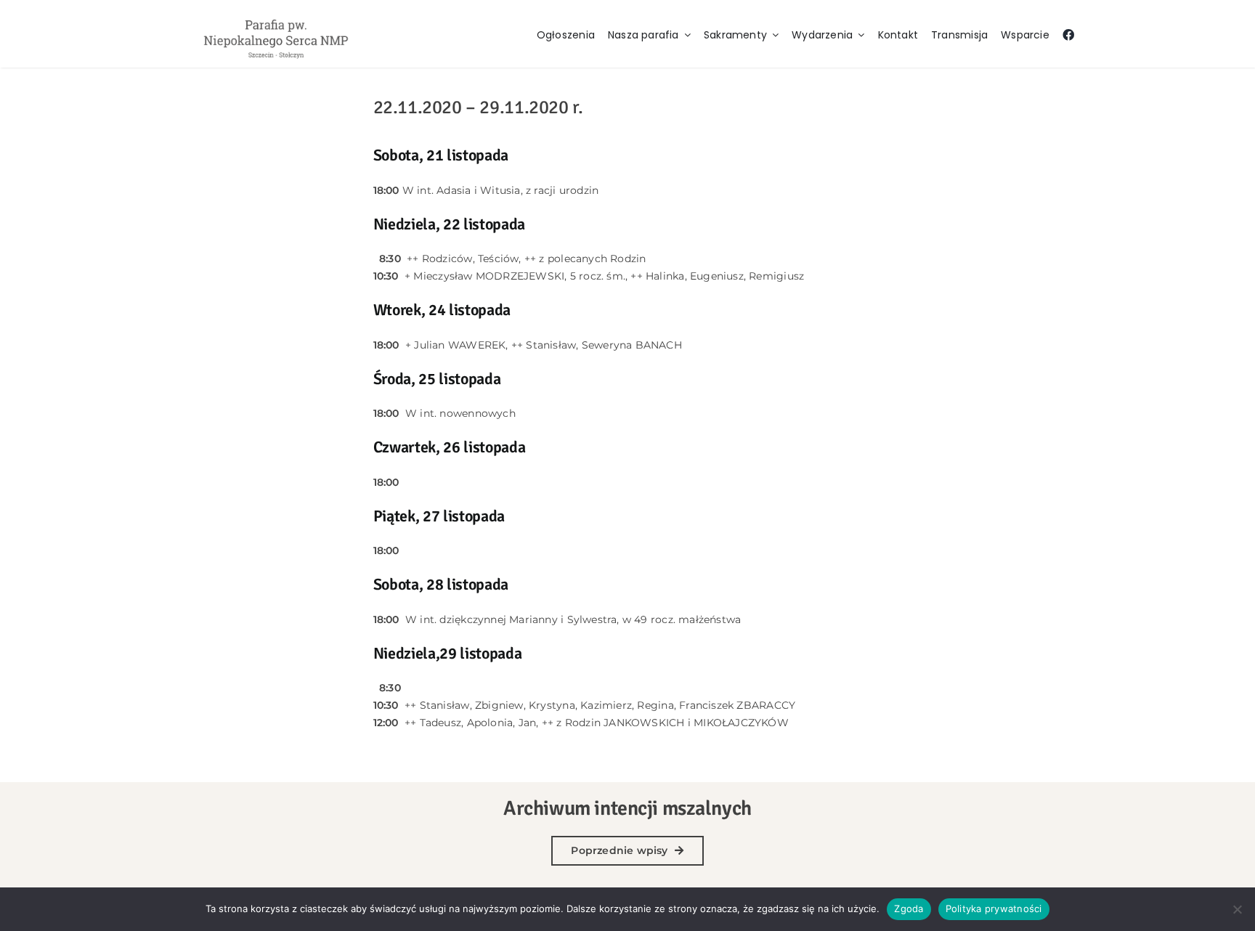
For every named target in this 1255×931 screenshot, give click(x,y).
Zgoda (908, 908)
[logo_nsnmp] (276, 19)
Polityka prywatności (994, 908)
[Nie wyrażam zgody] (1237, 909)
